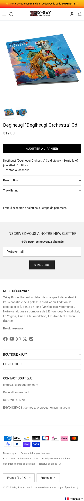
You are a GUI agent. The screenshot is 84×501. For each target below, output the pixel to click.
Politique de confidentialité (56, 458)
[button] (74, 499)
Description (10, 180)
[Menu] (4, 14)
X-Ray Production (21, 487)
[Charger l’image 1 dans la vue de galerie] (42, 63)
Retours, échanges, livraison (35, 453)
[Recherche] (13, 14)
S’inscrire (41, 264)
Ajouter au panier (42, 148)
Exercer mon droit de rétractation (20, 458)
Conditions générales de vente (19, 464)
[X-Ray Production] (42, 14)
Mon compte (9, 453)
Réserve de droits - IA (50, 464)
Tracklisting (11, 190)
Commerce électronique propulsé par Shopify (55, 487)
